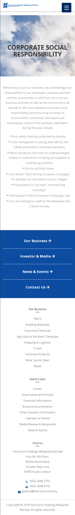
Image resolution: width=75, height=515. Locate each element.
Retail (37, 366)
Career (37, 389)
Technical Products (37, 354)
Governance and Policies (37, 395)
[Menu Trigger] (66, 7)
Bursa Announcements (37, 406)
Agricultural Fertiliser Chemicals (37, 336)
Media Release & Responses (37, 424)
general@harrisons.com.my (39, 491)
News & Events (37, 430)
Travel (37, 348)
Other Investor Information (37, 412)
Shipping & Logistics (37, 342)
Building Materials (38, 325)
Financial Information (37, 401)
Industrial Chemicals (37, 331)
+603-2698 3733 (39, 481)
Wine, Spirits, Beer (37, 360)
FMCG (37, 319)
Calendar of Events (37, 418)
